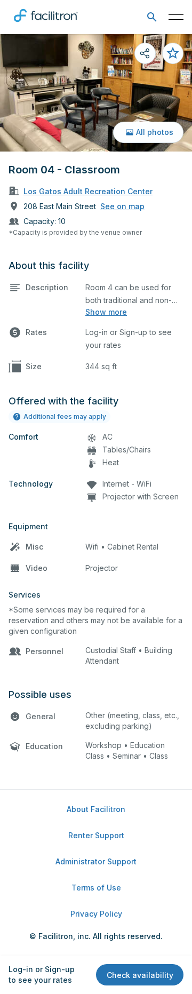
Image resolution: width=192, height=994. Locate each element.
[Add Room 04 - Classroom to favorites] (172, 53)
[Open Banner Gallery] (96, 93)
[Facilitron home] (46, 24)
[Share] (145, 53)
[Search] (151, 17)
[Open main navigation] (176, 17)
